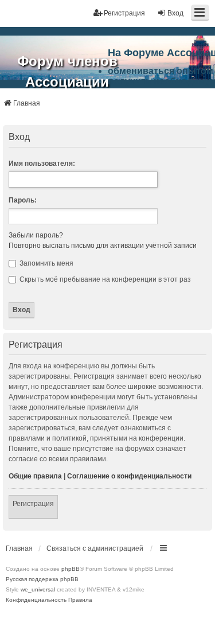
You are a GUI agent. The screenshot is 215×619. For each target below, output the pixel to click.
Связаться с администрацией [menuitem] (94, 548)
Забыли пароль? (36, 235)
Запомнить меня (45, 263)
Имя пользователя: (42, 163)
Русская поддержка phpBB (42, 579)
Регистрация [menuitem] (124, 13)
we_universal (38, 589)
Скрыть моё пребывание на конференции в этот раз (104, 279)
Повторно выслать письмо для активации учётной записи (103, 246)
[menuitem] (36, 600)
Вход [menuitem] (175, 13)
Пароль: (23, 200)
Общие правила (35, 476)
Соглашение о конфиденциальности (129, 476)
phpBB (70, 569)
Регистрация (33, 504)
